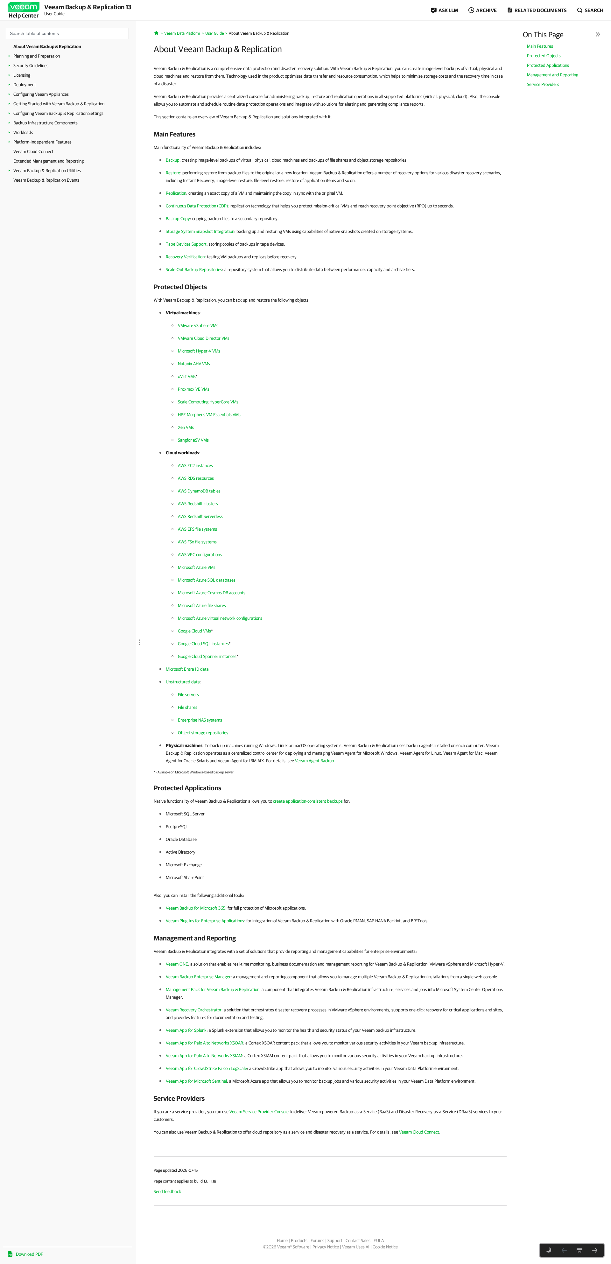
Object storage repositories (203, 732)
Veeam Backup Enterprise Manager (198, 976)
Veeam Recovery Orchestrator (193, 1009)
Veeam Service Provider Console (259, 1111)
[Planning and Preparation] (595, 1250)
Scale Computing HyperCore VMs (208, 401)
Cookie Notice (385, 1246)
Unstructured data (183, 681)
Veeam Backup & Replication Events (46, 180)
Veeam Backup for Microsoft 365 (195, 908)
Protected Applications (548, 65)
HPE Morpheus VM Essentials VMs (209, 414)
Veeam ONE (177, 964)
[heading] (330, 133)
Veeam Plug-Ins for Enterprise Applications (205, 920)
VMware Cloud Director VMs (203, 338)
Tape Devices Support (186, 244)
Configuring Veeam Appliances (41, 94)
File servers (188, 694)
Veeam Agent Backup (314, 760)
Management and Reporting (552, 74)
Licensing (21, 75)
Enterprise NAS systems (200, 720)
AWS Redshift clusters (198, 503)
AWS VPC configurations (200, 554)
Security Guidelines (30, 65)
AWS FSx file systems (197, 541)
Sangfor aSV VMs (193, 440)
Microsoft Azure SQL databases (206, 580)
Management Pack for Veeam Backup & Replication (212, 989)
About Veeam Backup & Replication (47, 46)
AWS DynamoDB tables (199, 490)
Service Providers (543, 84)
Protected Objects (544, 55)
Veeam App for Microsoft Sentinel (196, 1081)
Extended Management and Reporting (48, 161)
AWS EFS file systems (197, 529)
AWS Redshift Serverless (200, 516)
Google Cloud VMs (194, 630)
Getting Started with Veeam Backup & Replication (58, 103)
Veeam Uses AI (355, 1246)
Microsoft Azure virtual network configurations (220, 618)
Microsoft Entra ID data (187, 669)
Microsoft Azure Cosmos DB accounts (211, 592)
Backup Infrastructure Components (45, 122)
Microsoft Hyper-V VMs (199, 350)
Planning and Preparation (36, 56)
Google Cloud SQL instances (203, 643)
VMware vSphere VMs (198, 325)
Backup (172, 160)
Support (334, 1240)
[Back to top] (579, 1250)
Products (299, 1240)
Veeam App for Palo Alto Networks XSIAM (204, 1055)
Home (282, 1240)
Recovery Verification (185, 256)
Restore (173, 172)
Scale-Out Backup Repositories (194, 269)
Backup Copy (178, 218)
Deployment (24, 84)
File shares (187, 707)
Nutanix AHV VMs (194, 363)
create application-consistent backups (308, 801)
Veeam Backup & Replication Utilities (47, 170)
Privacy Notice (326, 1246)
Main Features (540, 46)
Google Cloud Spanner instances (207, 656)
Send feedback (167, 1191)
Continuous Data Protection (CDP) (197, 205)
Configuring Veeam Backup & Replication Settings (58, 113)
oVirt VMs (187, 376)
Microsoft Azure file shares (202, 605)
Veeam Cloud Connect (33, 151)
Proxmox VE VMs (193, 389)
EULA (379, 1240)
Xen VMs (186, 427)
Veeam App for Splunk (186, 1030)
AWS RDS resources (196, 478)
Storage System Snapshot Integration (200, 231)
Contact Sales (358, 1240)
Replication (176, 193)
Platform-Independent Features (42, 141)
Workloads (23, 132)
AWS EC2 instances (195, 465)
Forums (317, 1240)
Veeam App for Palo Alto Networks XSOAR (204, 1042)
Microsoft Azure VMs (196, 567)
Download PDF (29, 1254)
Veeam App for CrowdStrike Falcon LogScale (206, 1068)
